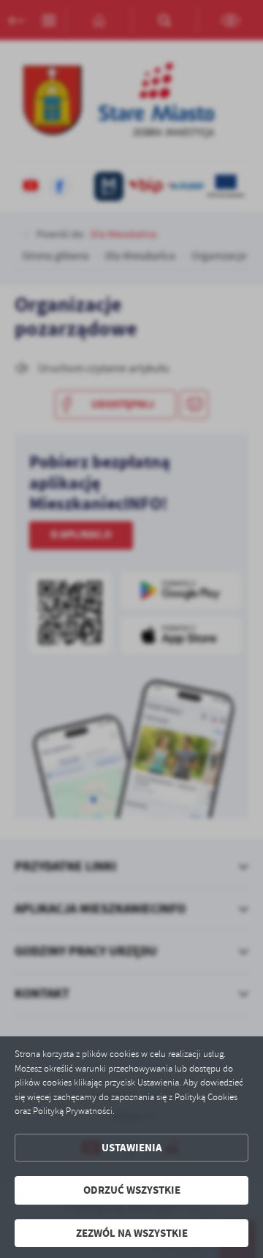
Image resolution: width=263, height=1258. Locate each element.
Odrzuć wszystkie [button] (131, 1190)
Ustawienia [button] (132, 1147)
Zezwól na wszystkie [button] (132, 1233)
